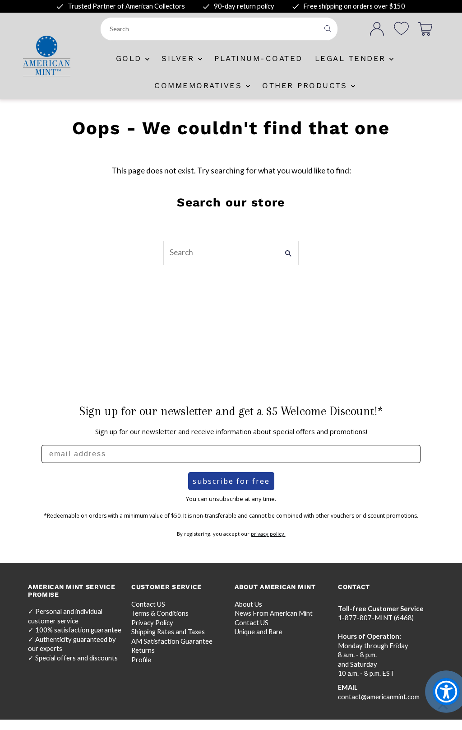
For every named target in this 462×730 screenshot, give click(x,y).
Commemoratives (200, 85)
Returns (143, 650)
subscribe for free (231, 481)
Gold (131, 58)
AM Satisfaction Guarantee (172, 641)
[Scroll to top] (443, 706)
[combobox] (210, 29)
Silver (180, 58)
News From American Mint (274, 613)
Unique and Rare (258, 632)
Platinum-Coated (258, 58)
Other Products (306, 85)
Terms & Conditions (160, 613)
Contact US (148, 604)
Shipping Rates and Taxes (168, 632)
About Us (248, 604)
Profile (141, 660)
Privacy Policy (152, 623)
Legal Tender (352, 58)
